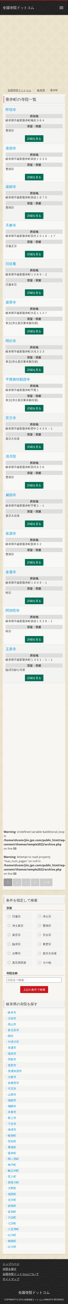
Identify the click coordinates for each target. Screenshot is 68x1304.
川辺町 (12, 1217)
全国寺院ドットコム (18, 7)
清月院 (11, 456)
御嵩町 (12, 1241)
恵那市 (12, 1065)
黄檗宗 (47, 944)
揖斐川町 (13, 1182)
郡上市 (12, 1118)
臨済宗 (16, 944)
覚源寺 (11, 533)
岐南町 (12, 1135)
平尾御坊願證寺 (18, 379)
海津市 (12, 1129)
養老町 (12, 1147)
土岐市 (12, 1077)
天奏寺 (11, 225)
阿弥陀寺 (13, 610)
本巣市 (12, 1112)
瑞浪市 (12, 1053)
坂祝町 (12, 1206)
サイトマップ (11, 1279)
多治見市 (13, 1030)
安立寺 (11, 417)
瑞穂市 (12, 1100)
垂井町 (12, 1153)
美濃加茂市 (15, 1071)
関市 (10, 1036)
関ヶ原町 (13, 1159)
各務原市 (13, 1083)
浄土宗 (47, 916)
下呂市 (12, 1124)
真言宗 (16, 935)
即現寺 (11, 109)
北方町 (12, 1200)
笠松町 (12, 1141)
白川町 (12, 1235)
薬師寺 (11, 186)
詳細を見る (34, 138)
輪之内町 (13, 1170)
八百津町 (13, 1229)
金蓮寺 (11, 571)
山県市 (12, 1094)
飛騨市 (12, 1106)
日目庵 (11, 263)
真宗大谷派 (50, 953)
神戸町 (12, 1165)
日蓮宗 (16, 916)
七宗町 (12, 1223)
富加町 (12, 1212)
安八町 (12, 1176)
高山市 (12, 1024)
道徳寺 (11, 148)
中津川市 (13, 1042)
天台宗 (47, 935)
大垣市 (12, 1018)
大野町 (12, 1188)
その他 (47, 962)
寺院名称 (12, 973)
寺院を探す (10, 1269)
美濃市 (12, 1048)
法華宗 (16, 953)
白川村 (12, 1247)
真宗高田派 (19, 962)
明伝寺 (11, 340)
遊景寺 (11, 302)
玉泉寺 (11, 649)
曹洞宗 (47, 925)
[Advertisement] (34, 51)
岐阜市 (12, 1012)
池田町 (12, 1194)
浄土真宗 (17, 925)
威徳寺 (11, 494)
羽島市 (12, 1059)
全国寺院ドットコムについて (21, 1274)
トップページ (11, 1264)
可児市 (12, 1088)
